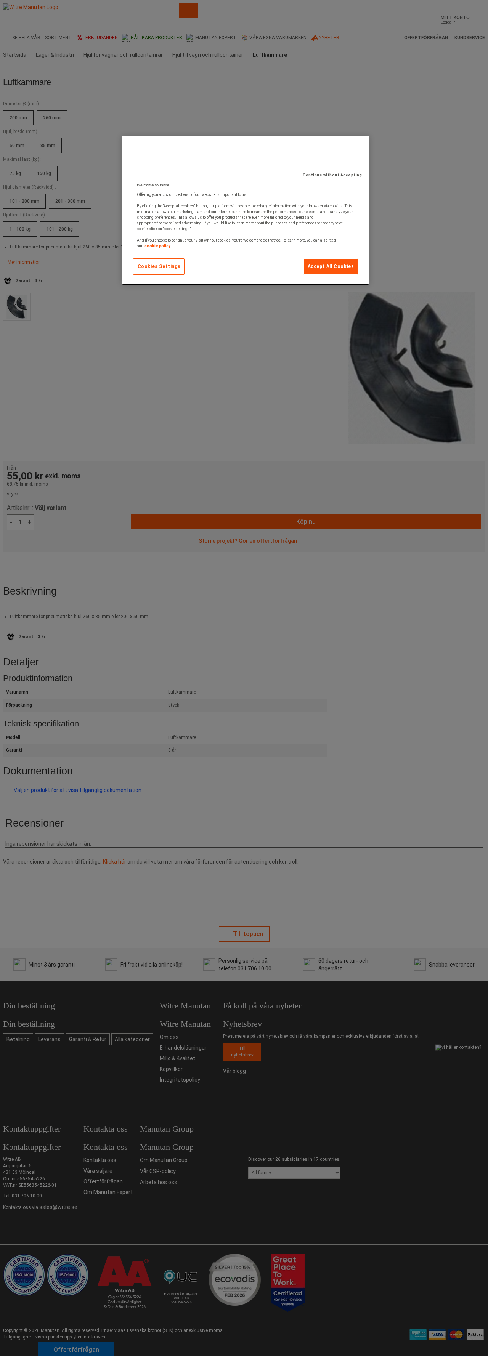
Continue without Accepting (332, 175)
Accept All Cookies (331, 266)
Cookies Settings (159, 266)
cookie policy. (157, 246)
